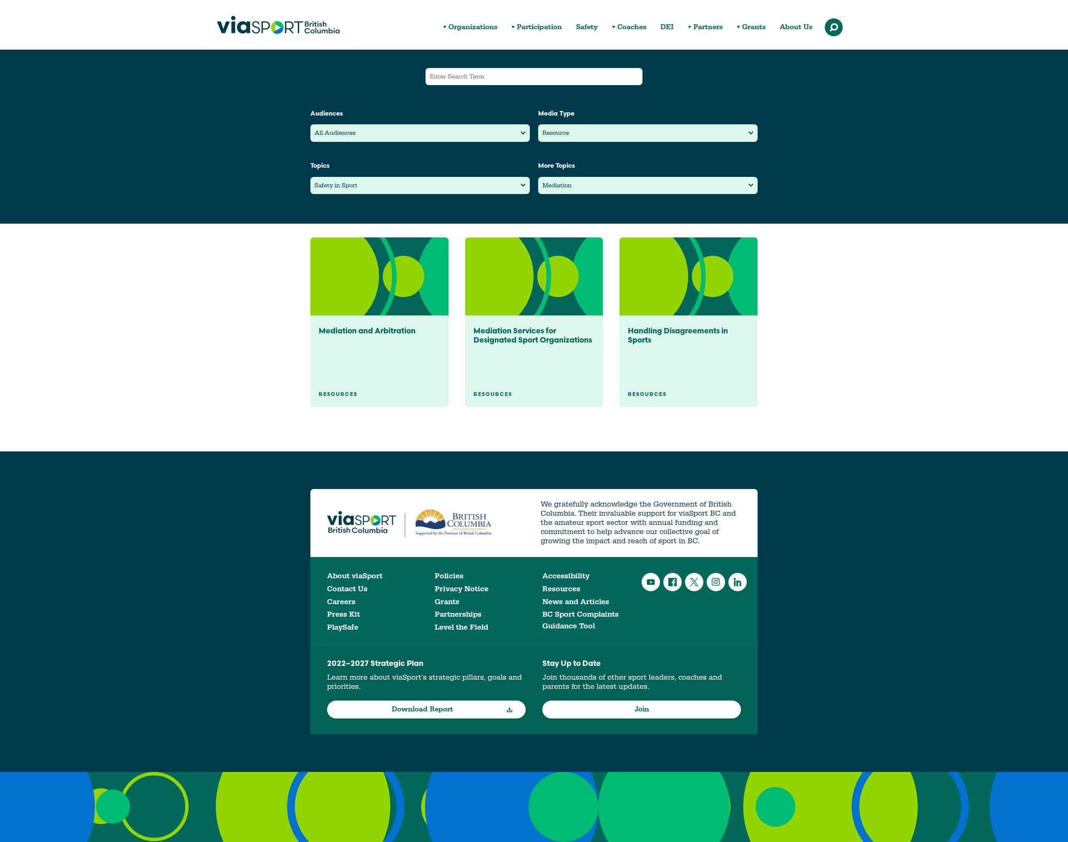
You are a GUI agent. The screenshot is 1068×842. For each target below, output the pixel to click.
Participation (539, 27)
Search (834, 27)
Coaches (631, 27)
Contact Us (347, 589)
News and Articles (575, 602)
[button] (420, 132)
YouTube (651, 582)
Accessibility (565, 576)
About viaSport (355, 576)
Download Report (422, 709)
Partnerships (458, 614)
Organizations (472, 27)
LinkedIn (737, 582)
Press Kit (343, 614)
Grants (754, 27)
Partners (708, 27)
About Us (796, 27)
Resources (561, 589)
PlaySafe (342, 627)
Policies (449, 576)
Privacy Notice (462, 589)
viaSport (278, 25)
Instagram (716, 582)
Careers (341, 602)
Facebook (672, 582)
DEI (667, 27)
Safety (587, 27)
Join (642, 709)
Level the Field (461, 627)
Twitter (694, 582)
